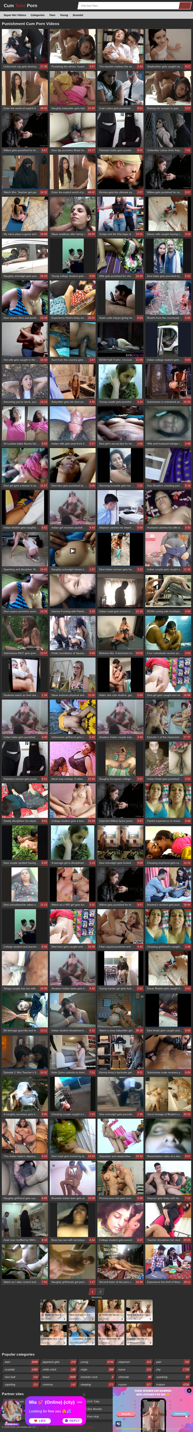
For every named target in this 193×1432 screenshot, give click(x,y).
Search (185, 5)
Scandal (78, 15)
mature (172, 1384)
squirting (21, 1384)
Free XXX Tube (90, 1401)
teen (21, 1361)
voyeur (135, 1384)
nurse (135, 1369)
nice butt (21, 1377)
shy (172, 1369)
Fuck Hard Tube (128, 1409)
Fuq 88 (160, 1401)
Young (64, 15)
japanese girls (59, 1361)
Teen (52, 15)
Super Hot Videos (15, 15)
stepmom (135, 1361)
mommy (59, 1384)
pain (172, 1361)
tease (59, 1377)
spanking (172, 1377)
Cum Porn (20, 5)
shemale (135, 1377)
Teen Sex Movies (91, 1409)
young (97, 1361)
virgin (97, 1369)
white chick (59, 1369)
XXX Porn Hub (89, 1416)
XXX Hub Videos (166, 1409)
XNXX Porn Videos (130, 1401)
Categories (38, 15)
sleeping (97, 1384)
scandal (21, 1369)
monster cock (97, 1377)
